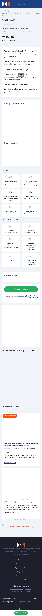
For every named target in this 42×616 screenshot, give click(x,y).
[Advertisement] (21, 326)
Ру (24, 4)
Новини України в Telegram (21, 580)
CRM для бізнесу (21, 572)
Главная (4, 13)
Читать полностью (10, 462)
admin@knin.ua (17, 601)
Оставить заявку (21, 612)
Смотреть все (19, 519)
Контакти (21, 560)
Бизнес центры (16, 13)
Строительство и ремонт (28, 448)
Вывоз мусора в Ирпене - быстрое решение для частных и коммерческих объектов (21, 444)
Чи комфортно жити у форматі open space (19, 499)
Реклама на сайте (21, 564)
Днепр (29, 13)
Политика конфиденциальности (21, 554)
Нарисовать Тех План (21, 568)
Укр (19, 4)
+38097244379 (8, 598)
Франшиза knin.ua (21, 576)
